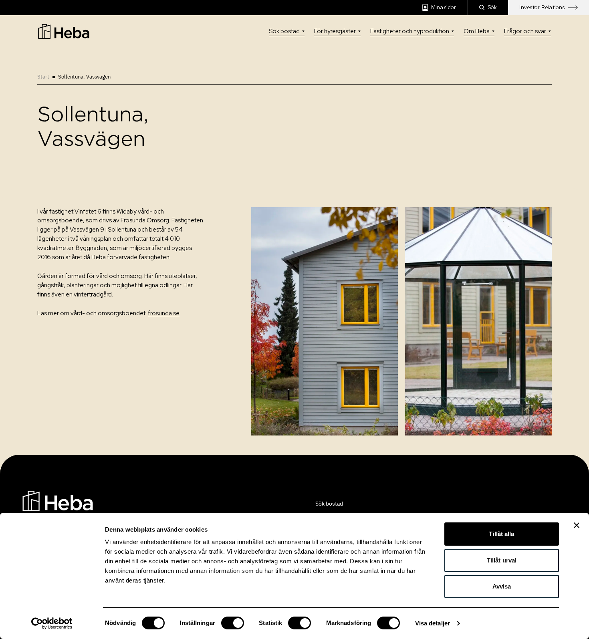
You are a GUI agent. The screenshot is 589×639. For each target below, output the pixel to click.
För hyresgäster (335, 31)
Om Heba (477, 31)
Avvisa (501, 586)
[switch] (232, 623)
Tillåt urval (501, 560)
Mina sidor (443, 7)
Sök (492, 7)
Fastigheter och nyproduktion (409, 31)
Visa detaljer (432, 623)
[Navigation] (57, 500)
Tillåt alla (501, 533)
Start (43, 76)
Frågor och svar (525, 31)
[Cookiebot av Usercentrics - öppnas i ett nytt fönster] (52, 623)
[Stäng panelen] (576, 525)
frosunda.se (164, 313)
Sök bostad (284, 31)
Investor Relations (542, 7)
